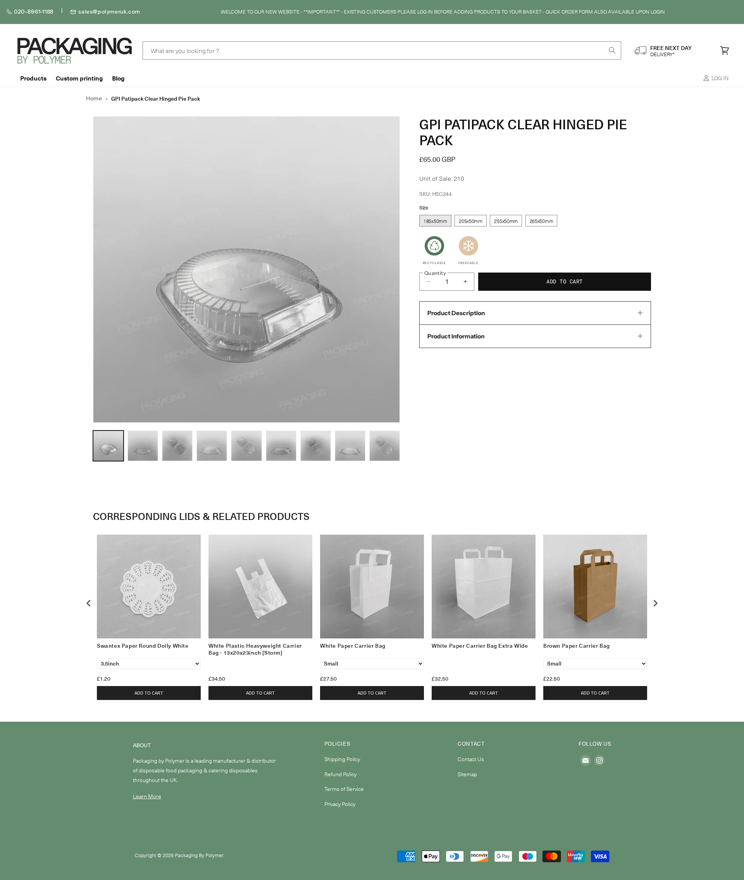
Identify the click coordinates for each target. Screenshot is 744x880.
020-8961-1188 (33, 11)
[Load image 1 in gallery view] (108, 446)
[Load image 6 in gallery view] (246, 446)
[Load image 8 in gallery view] (281, 446)
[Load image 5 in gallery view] (211, 446)
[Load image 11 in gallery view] (350, 446)
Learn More (147, 796)
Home (94, 98)
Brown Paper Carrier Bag (576, 646)
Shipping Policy (342, 759)
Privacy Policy (339, 804)
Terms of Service (344, 789)
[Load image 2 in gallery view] (142, 446)
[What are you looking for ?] (612, 50)
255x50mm (506, 221)
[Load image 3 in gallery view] (177, 446)
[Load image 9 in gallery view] (315, 446)
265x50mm (541, 221)
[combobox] (382, 50)
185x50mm (435, 221)
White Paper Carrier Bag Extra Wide (480, 646)
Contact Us (471, 759)
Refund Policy (340, 774)
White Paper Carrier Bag (353, 646)
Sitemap (467, 774)
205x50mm (470, 221)
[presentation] (88, 603)
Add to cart (148, 692)
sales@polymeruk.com (109, 11)
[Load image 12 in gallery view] (384, 446)
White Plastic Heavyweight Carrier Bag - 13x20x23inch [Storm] (255, 649)
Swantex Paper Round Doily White (143, 646)
